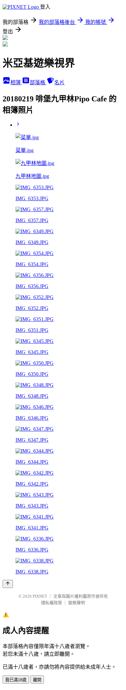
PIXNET (40, 596)
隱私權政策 (51, 602)
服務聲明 (76, 602)
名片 (59, 82)
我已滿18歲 (15, 679)
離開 (37, 679)
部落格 (38, 82)
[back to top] (8, 584)
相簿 (16, 82)
